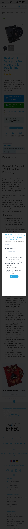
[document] (14, 264)
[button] (24, 235)
